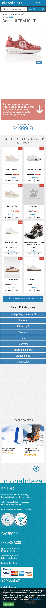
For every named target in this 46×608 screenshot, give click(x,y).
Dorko (11, 17)
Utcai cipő (21, 14)
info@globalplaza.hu (8, 587)
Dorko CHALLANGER (34, 169)
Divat (10, 14)
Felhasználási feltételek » (10, 558)
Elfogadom (8, 604)
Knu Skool (33, 206)
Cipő (14, 14)
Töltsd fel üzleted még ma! (12, 504)
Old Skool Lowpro (12, 279)
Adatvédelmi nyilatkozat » (10, 555)
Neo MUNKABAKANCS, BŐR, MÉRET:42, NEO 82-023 (34, 244)
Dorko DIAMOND (12, 169)
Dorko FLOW (34, 279)
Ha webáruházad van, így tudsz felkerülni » (16, 509)
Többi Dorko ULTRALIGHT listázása (23, 298)
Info (16, 181)
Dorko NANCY (12, 206)
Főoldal (5, 14)
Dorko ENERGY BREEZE (12, 243)
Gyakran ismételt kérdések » (10, 548)
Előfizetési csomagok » (9, 551)
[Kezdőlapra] (12, 5)
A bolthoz (8, 181)
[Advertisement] (23, 391)
